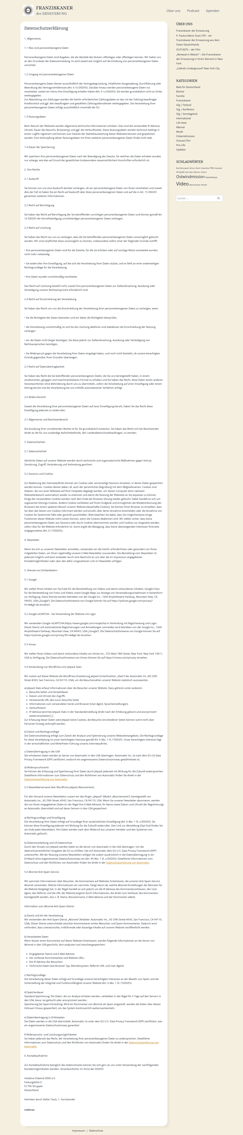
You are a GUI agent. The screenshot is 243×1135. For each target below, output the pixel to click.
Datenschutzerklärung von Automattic (45, 779)
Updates (181, 149)
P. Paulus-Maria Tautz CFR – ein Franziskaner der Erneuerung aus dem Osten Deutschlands (198, 40)
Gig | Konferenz (185, 109)
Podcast (193, 10)
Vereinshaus (211, 177)
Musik (179, 131)
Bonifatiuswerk (182, 168)
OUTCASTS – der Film (188, 49)
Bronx (192, 168)
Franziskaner (183, 100)
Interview (189, 172)
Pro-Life (180, 145)
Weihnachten (195, 185)
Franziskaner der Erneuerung (192, 30)
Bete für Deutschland (188, 87)
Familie (180, 96)
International (183, 118)
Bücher (180, 91)
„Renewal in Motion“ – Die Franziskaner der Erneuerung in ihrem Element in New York (199, 59)
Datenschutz (96, 1130)
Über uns (173, 10)
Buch (198, 168)
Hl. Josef (180, 171)
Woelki (204, 185)
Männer (180, 127)
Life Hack (181, 122)
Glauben (218, 168)
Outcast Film (183, 140)
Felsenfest (205, 168)
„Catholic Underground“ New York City (198, 68)
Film (212, 167)
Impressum (78, 1130)
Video (182, 183)
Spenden (212, 10)
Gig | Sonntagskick (187, 113)
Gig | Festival (183, 104)
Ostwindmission (185, 136)
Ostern (204, 172)
